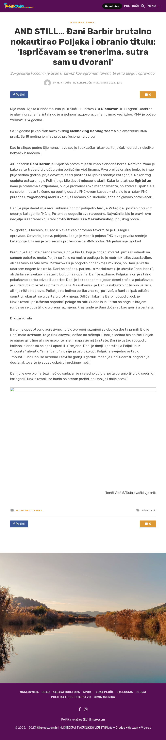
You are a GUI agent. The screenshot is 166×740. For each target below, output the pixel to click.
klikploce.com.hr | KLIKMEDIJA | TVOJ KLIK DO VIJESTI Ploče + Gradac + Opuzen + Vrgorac (94, 727)
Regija (141, 692)
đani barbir (150, 510)
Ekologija (125, 692)
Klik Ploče (63, 82)
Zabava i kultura (66, 692)
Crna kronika (104, 697)
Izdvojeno (77, 22)
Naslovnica (29, 692)
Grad (46, 692)
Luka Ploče (105, 692)
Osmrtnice (112, 6)
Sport (90, 22)
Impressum (97, 719)
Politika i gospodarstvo (71, 697)
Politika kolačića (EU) (74, 719)
